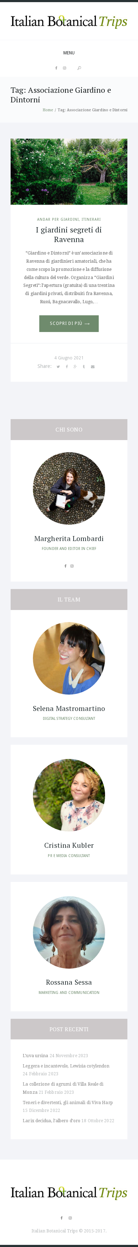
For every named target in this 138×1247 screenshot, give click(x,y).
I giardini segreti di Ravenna (69, 234)
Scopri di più (66, 323)
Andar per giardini (58, 219)
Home (48, 110)
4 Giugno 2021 (69, 357)
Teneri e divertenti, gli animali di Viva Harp (68, 1102)
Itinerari (91, 219)
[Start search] (79, 68)
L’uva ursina (35, 1055)
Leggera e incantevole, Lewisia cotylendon (66, 1066)
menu (69, 52)
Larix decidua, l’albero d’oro (51, 1120)
